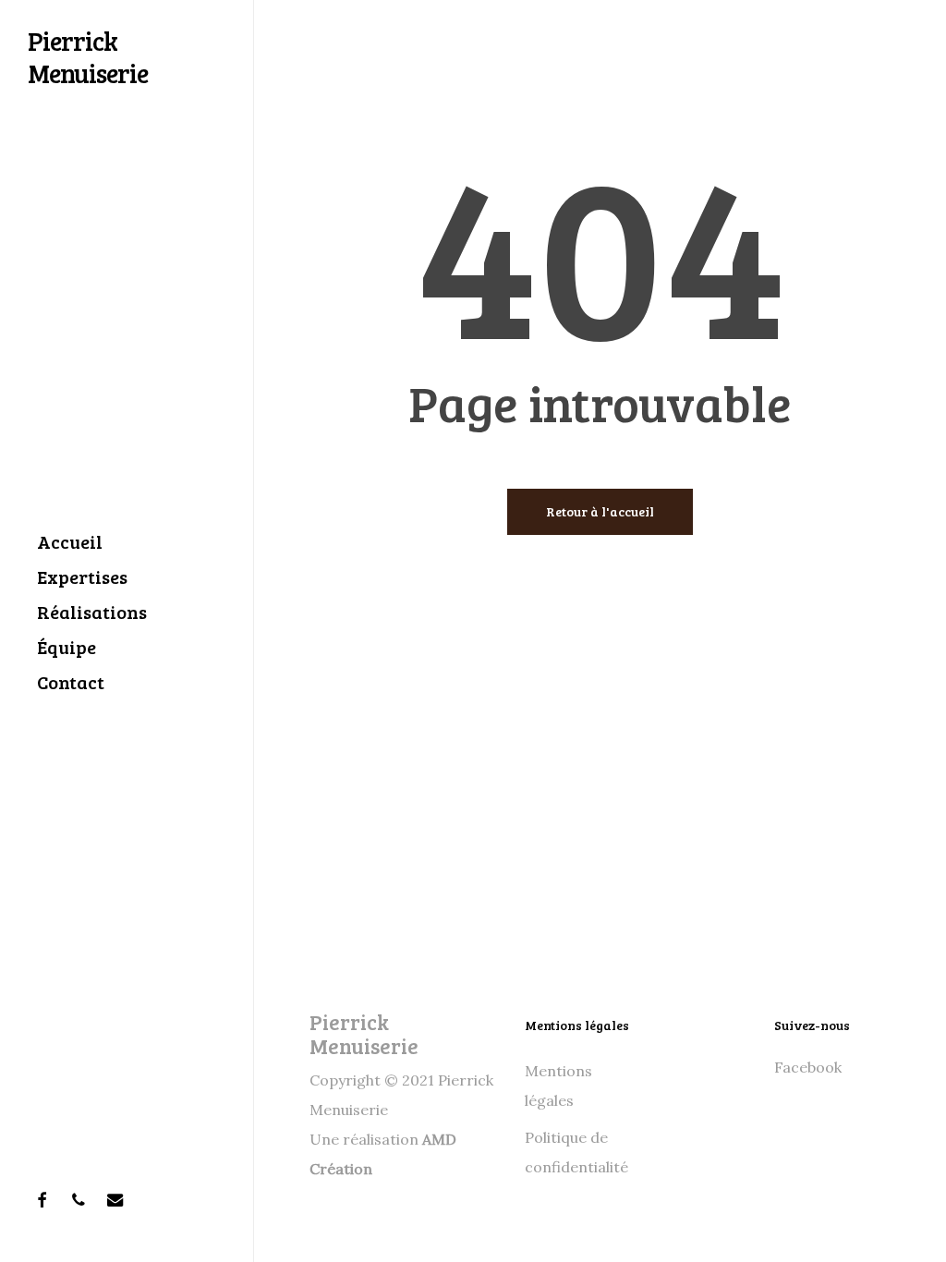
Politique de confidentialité (576, 1152)
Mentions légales (558, 1086)
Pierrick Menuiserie (88, 57)
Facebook (808, 1067)
